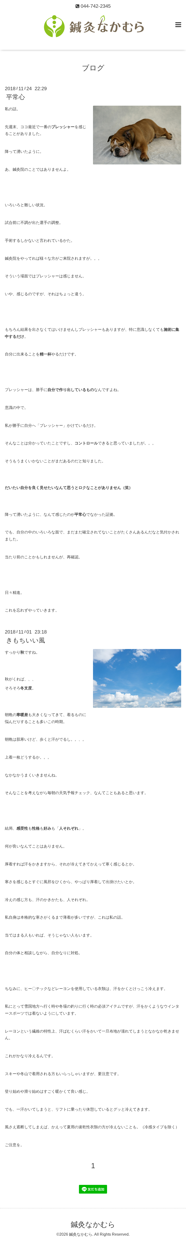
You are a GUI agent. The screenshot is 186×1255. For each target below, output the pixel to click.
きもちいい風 (25, 640)
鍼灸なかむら (93, 1224)
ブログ (93, 68)
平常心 (15, 97)
